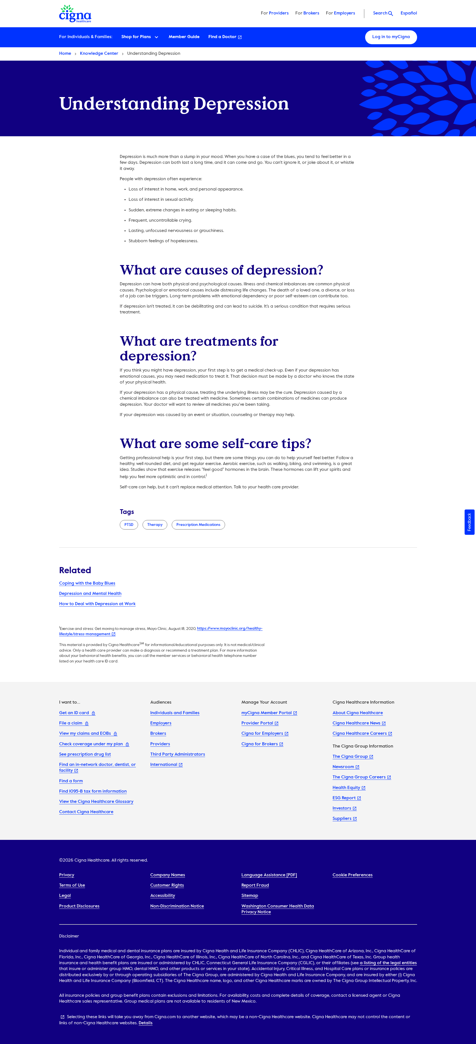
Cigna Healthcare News (356, 723)
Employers (344, 13)
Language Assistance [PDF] (269, 875)
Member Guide (184, 37)
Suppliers (342, 819)
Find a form (71, 781)
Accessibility (162, 896)
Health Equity (346, 788)
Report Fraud (255, 885)
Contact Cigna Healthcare (86, 812)
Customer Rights (167, 885)
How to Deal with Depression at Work (97, 604)
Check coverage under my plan (91, 744)
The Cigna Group (350, 756)
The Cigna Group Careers (359, 777)
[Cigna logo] (76, 13)
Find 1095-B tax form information (93, 791)
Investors (342, 808)
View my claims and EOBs (85, 733)
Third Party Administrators (177, 754)
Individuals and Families (175, 713)
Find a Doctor (222, 37)
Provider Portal (257, 723)
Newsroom (343, 767)
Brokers (311, 13)
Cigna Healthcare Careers (360, 733)
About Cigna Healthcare (358, 713)
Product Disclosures (79, 906)
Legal (65, 896)
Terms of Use (72, 885)
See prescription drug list (85, 754)
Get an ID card (74, 713)
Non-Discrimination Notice (177, 906)
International (163, 765)
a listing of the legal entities (388, 963)
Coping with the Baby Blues (87, 583)
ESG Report (344, 798)
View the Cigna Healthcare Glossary (96, 802)
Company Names (167, 875)
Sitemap (249, 896)
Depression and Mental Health (90, 594)
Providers (279, 13)
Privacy (66, 875)
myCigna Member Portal (266, 713)
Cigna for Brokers (259, 744)
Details (146, 1023)
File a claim (70, 723)
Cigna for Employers (262, 733)
